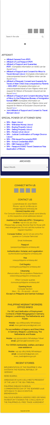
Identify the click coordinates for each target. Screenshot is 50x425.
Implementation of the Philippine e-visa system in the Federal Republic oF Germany (23, 369)
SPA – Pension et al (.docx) (18, 132)
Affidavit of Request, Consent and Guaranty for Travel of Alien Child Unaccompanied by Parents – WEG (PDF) (27, 83)
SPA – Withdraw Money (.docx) (20, 125)
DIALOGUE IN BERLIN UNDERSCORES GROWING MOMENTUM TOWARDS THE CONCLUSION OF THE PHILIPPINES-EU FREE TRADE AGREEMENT (25, 399)
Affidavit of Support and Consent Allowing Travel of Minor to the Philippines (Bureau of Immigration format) (28, 98)
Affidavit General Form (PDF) (18, 59)
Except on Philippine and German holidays (25, 294)
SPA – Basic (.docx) (15, 122)
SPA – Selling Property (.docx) (19, 129)
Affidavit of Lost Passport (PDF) (20, 62)
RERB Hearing (10, 376)
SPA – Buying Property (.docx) (19, 127)
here (14, 69)
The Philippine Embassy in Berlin (25, 15)
